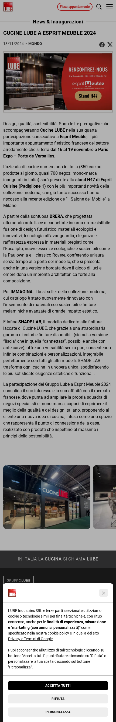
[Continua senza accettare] (103, 593)
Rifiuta (58, 699)
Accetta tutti (58, 686)
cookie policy (58, 633)
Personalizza (58, 712)
